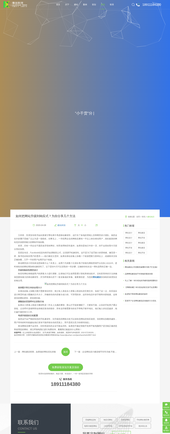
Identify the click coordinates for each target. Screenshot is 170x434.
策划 (94, 4)
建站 (76, 4)
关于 (67, 4)
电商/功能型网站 (90, 426)
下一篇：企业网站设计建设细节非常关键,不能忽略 (95, 352)
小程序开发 (108, 426)
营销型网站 (125, 420)
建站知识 (150, 217)
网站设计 (128, 233)
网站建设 (141, 233)
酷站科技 (62, 225)
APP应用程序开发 (125, 426)
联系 (112, 4)
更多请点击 (143, 426)
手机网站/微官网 (143, 420)
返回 (65, 352)
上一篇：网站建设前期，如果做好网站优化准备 (35, 352)
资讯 (103, 4)
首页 (58, 4)
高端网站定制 (90, 420)
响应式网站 (108, 420)
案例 (85, 4)
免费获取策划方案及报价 (65, 367)
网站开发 (141, 238)
